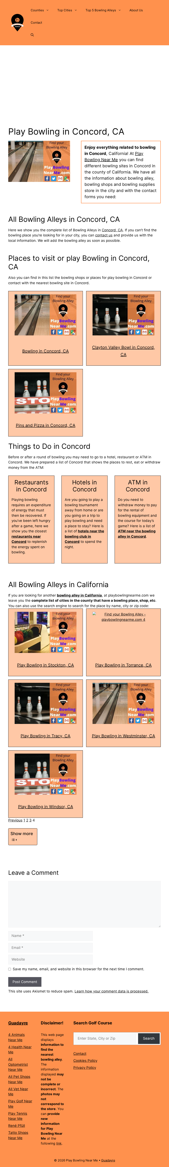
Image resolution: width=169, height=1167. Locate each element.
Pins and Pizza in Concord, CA (45, 425)
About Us (136, 10)
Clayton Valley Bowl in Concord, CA (123, 351)
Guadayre (18, 1022)
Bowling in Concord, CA (45, 351)
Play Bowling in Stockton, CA (45, 665)
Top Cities (64, 10)
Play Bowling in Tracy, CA (45, 735)
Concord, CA (112, 230)
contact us (104, 235)
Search (149, 1038)
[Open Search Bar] (32, 35)
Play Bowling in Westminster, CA (123, 735)
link (59, 1143)
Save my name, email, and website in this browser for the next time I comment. (78, 969)
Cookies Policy (85, 1061)
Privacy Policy (84, 1068)
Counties (37, 10)
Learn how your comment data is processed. (112, 991)
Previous (15, 820)
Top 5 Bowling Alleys (101, 10)
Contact (36, 22)
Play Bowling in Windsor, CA (45, 806)
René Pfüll (16, 1126)
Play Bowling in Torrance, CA (123, 665)
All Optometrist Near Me (18, 1064)
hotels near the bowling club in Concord (84, 536)
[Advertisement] (84, 76)
